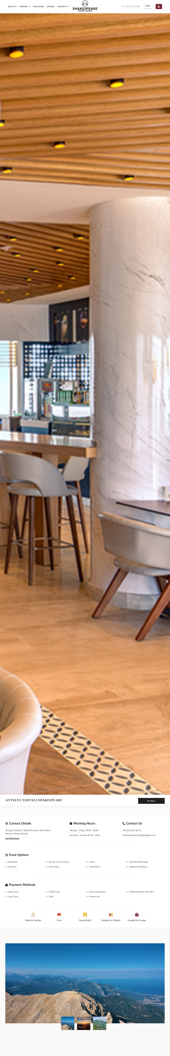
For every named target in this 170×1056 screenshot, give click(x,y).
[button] (13, 6)
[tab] (67, 1023)
